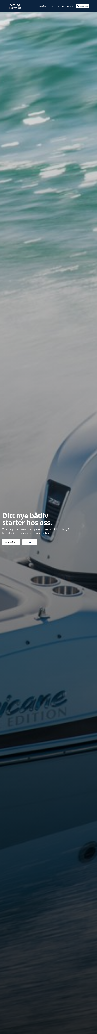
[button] (11, 542)
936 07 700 (84, 6)
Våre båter (42, 6)
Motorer (52, 6)
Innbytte (61, 6)
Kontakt (70, 6)
